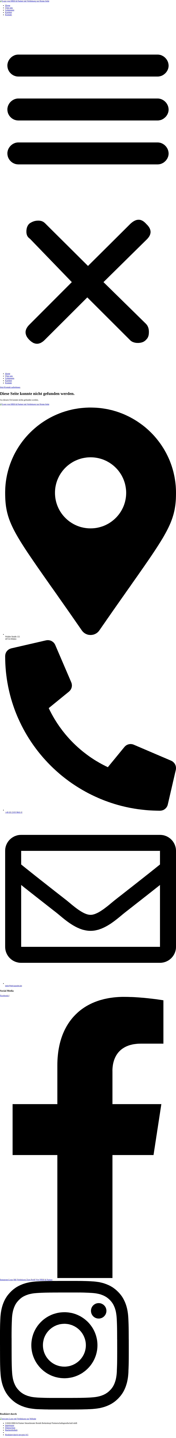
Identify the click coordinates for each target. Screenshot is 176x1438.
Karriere (8, 12)
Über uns (9, 8)
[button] (88, 194)
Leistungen (9, 10)
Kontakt (8, 15)
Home (7, 5)
